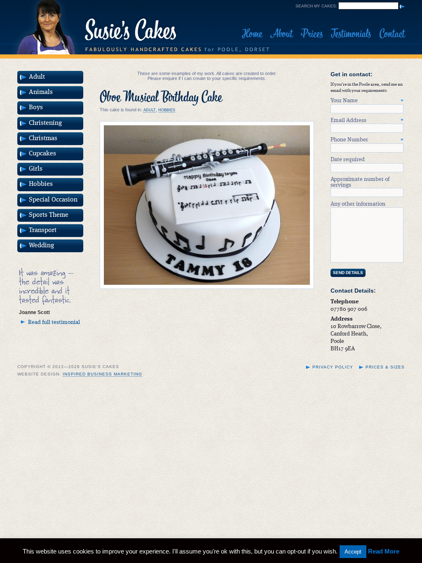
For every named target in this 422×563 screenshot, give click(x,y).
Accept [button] (353, 552)
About (281, 34)
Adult (149, 110)
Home (252, 34)
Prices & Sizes (385, 367)
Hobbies (166, 110)
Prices (312, 34)
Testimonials (351, 34)
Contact (392, 34)
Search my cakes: (316, 6)
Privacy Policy (332, 367)
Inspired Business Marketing (102, 374)
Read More (383, 551)
